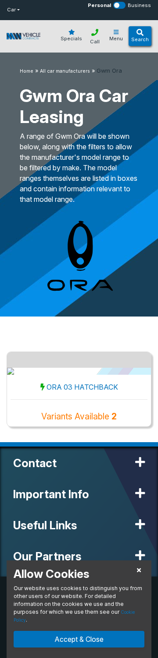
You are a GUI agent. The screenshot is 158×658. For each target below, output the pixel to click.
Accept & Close (79, 639)
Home (26, 71)
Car (11, 10)
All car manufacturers (65, 71)
